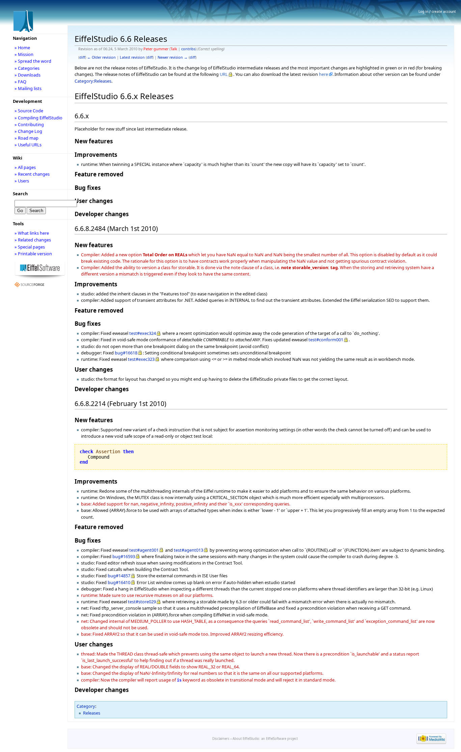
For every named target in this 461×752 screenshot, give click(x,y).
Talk (173, 49)
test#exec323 (141, 359)
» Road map (26, 138)
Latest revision (132, 57)
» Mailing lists (28, 88)
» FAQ (20, 82)
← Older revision (101, 57)
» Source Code (29, 111)
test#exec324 (142, 333)
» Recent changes (32, 174)
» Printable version (33, 254)
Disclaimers (220, 738)
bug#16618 (126, 353)
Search (20, 194)
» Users (22, 181)
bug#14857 (119, 576)
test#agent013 (188, 550)
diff (82, 57)
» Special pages (30, 247)
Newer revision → (173, 57)
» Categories (27, 68)
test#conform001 (325, 340)
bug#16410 (119, 582)
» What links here (32, 233)
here (323, 74)
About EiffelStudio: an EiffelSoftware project (265, 738)
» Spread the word (33, 61)
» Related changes (33, 240)
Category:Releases (93, 81)
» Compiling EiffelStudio (38, 118)
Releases (91, 713)
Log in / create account (437, 11)
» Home (22, 48)
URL (224, 74)
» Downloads (27, 75)
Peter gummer (155, 49)
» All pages (25, 167)
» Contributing (29, 124)
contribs (188, 49)
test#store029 (142, 602)
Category (86, 706)
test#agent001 (144, 550)
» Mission (24, 54)
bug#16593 (123, 556)
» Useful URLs (28, 145)
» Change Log (28, 131)
